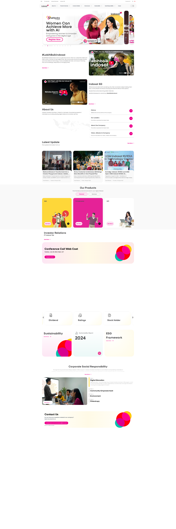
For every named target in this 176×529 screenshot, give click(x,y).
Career (119, 5)
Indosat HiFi (62, 1)
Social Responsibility (109, 5)
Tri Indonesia (46, 1)
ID (132, 1)
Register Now (49, 257)
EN (134, 1)
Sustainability (97, 5)
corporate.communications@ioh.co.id (56, 423)
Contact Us (127, 1)
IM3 (41, 1)
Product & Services (64, 5)
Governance (87, 5)
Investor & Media (76, 5)
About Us (54, 5)
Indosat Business (54, 1)
